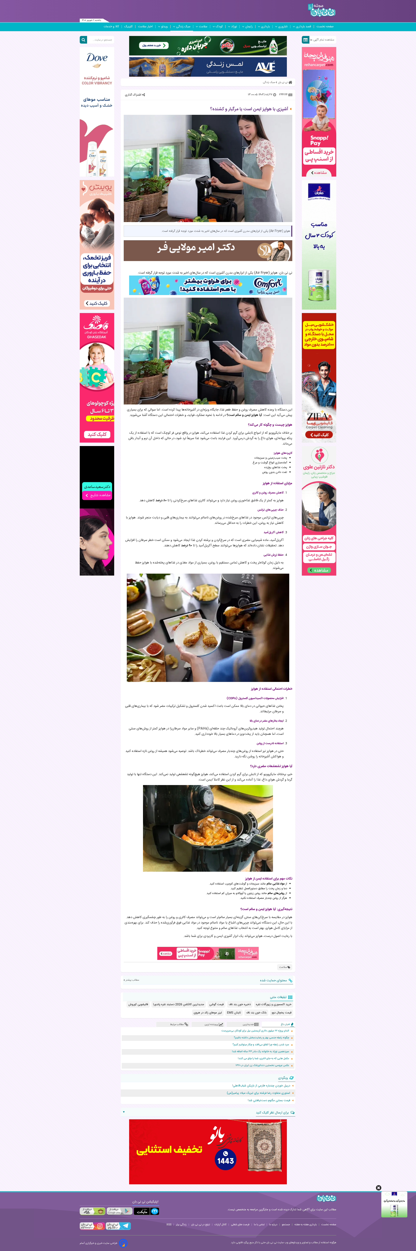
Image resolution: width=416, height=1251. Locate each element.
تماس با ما (259, 1224)
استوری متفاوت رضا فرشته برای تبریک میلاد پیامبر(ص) (258, 1093)
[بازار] (92, 1211)
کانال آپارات (220, 1224)
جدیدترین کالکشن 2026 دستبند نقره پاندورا (178, 1004)
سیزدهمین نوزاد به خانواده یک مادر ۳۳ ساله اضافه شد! (260, 1052)
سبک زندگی (183, 26)
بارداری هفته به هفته (305, 1224)
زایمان (249, 26)
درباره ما (273, 1224)
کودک (219, 26)
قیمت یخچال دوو (281, 1012)
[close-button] (379, 1188)
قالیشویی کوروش (138, 1004)
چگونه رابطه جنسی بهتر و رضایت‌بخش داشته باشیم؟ (261, 1038)
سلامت (203, 26)
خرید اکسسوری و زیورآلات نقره (273, 1004)
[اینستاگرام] (92, 1229)
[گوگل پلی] (119, 1211)
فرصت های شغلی (240, 1224)
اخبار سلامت (145, 26)
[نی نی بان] (321, 10)
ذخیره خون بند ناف (240, 1004)
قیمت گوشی (216, 1004)
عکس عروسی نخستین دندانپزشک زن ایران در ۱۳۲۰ (262, 1065)
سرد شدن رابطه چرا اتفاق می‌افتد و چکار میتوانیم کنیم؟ (260, 1045)
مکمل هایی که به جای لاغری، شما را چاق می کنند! (263, 1058)
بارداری (265, 26)
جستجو (286, 1224)
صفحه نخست (325, 26)
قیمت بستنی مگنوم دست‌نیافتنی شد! (269, 1100)
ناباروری (283, 26)
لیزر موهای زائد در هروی (208, 1012)
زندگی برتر (181, 1224)
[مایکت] (146, 1211)
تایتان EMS (234, 1012)
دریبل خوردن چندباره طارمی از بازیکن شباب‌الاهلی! (261, 1085)
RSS (169, 1224)
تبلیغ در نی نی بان (200, 1224)
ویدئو (164, 26)
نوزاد (234, 26)
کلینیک (128, 26)
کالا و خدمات (111, 26)
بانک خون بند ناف (256, 1012)
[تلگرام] (118, 1229)
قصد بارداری (303, 26)
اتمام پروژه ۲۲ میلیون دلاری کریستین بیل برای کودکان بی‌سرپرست (255, 1031)
